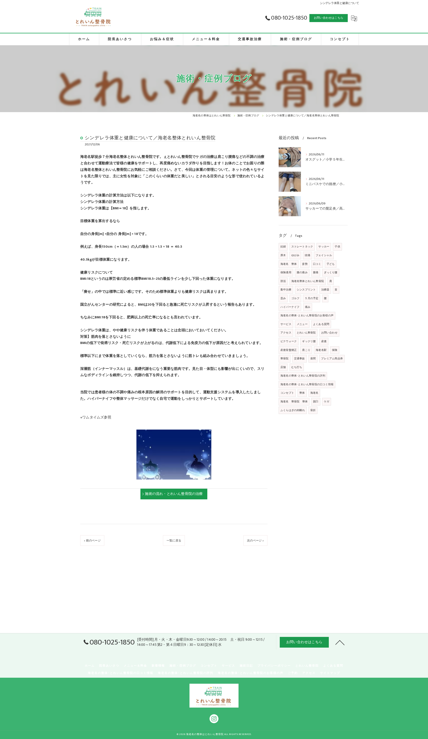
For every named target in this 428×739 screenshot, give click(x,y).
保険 (334, 350)
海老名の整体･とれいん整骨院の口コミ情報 (306, 384)
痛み (307, 307)
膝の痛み (302, 272)
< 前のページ (92, 540)
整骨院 (284, 358)
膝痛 (315, 272)
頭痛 (307, 255)
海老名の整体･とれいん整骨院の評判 (302, 375)
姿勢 (304, 264)
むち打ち (296, 367)
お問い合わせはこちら (328, 17)
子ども (331, 264)
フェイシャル (324, 255)
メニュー (302, 324)
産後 (324, 341)
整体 (302, 393)
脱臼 (315, 401)
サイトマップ (330, 673)
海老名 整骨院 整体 (294, 401)
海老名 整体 (288, 264)
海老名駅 (321, 350)
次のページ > (255, 540)
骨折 (313, 410)
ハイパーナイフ (289, 307)
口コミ (317, 264)
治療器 (325, 289)
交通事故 (299, 358)
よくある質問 (321, 324)
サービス (285, 324)
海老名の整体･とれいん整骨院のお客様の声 (306, 315)
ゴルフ (295, 298)
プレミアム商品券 (332, 358)
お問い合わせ (329, 332)
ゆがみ (295, 255)
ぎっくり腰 (330, 272)
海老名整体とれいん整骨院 (307, 281)
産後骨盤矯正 (288, 350)
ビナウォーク (288, 341)
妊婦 (283, 246)
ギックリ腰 (309, 341)
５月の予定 (311, 298)
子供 (337, 246)
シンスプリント (306, 289)
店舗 (283, 367)
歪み (283, 298)
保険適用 (285, 272)
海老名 (314, 393)
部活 (283, 281)
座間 (313, 358)
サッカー (323, 246)
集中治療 (285, 289)
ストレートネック (302, 246)
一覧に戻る (174, 540)
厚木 (283, 255)
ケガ (326, 401)
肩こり (306, 350)
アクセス (285, 332)
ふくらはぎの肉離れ (292, 410)
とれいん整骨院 (306, 332)
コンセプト (287, 393)
